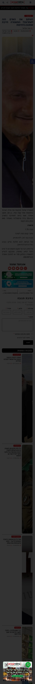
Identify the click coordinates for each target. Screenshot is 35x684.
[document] (17, 342)
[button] (6, 665)
